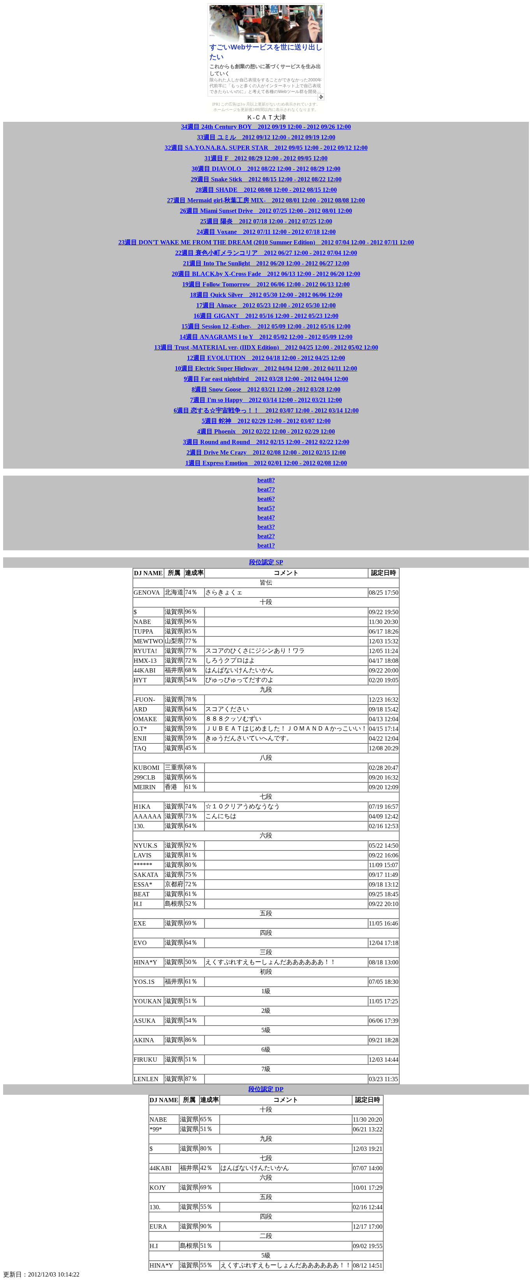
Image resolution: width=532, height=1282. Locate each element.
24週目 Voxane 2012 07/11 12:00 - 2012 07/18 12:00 (266, 231)
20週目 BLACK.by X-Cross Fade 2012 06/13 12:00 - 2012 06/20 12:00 (266, 273)
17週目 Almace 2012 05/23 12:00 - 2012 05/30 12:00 (266, 305)
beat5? (266, 508)
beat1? (266, 545)
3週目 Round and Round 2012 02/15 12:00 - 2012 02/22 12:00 (266, 442)
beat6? (266, 498)
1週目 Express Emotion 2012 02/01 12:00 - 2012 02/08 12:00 (266, 463)
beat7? (266, 489)
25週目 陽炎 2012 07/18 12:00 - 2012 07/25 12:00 (266, 221)
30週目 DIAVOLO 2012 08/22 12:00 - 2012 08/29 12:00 (266, 168)
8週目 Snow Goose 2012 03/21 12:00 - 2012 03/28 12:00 (266, 389)
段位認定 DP (266, 1089)
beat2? (266, 536)
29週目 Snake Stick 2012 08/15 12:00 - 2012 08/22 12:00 (266, 179)
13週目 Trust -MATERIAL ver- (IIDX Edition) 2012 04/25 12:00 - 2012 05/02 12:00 (266, 347)
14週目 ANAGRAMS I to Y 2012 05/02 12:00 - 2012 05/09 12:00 (266, 337)
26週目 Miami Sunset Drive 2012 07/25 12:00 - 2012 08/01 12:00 (266, 210)
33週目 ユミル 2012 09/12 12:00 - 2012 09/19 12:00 (266, 137)
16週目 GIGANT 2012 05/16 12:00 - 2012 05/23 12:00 (266, 316)
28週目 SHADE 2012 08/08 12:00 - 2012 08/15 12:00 (266, 189)
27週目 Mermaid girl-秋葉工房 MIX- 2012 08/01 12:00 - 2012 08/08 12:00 (266, 200)
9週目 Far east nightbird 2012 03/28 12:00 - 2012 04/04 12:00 (266, 379)
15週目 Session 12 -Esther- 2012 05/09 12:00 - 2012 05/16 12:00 (266, 326)
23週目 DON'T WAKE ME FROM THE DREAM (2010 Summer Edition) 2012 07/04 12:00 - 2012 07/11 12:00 (266, 242)
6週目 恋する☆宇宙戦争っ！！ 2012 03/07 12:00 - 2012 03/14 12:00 (266, 410)
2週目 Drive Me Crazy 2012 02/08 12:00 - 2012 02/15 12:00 (266, 452)
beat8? (266, 480)
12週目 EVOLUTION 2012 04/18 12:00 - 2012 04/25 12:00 (266, 358)
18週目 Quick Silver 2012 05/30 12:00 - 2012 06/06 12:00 (266, 295)
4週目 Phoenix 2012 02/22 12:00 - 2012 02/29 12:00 (266, 431)
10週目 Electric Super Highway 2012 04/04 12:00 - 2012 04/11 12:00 (266, 368)
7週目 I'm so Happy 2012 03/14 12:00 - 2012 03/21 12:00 (266, 400)
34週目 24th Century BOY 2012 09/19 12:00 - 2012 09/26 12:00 (266, 126)
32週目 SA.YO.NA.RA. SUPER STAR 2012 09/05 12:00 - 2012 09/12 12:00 (266, 147)
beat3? (266, 526)
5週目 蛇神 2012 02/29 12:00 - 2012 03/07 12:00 (266, 421)
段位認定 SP (266, 562)
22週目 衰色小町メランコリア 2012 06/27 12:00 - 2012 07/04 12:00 (266, 252)
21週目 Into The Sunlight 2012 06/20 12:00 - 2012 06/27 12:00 (266, 263)
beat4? (266, 517)
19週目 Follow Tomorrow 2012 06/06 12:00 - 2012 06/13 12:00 (266, 284)
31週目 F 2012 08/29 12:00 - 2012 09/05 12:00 (266, 158)
